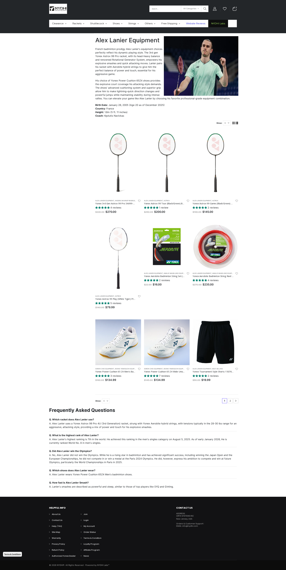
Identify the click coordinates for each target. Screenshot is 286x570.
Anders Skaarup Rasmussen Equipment (131, 200)
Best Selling (217, 369)
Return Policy (58, 550)
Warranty (56, 538)
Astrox (167, 200)
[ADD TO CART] (136, 133)
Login (86, 520)
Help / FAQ (57, 526)
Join (86, 514)
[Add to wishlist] (139, 200)
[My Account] (214, 9)
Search (204, 9)
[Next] (235, 400)
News (86, 556)
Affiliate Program (92, 550)
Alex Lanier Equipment (104, 200)
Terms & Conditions (12, 554)
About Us (56, 514)
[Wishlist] (224, 9)
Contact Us (57, 520)
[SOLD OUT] (136, 229)
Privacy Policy (58, 544)
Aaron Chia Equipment (104, 369)
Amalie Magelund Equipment (176, 273)
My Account (89, 526)
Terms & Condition (92, 538)
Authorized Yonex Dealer (64, 556)
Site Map (56, 532)
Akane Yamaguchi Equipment (127, 369)
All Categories (189, 8)
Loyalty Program (91, 544)
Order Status (90, 532)
